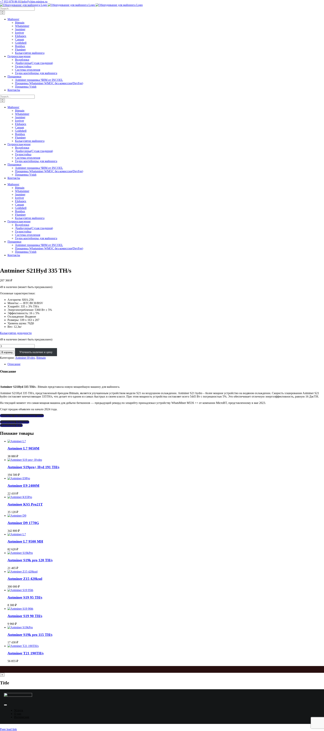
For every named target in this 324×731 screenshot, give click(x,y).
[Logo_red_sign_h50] (18, 695)
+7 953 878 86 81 (10, 1)
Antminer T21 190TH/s (26, 653)
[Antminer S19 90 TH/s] (20, 608)
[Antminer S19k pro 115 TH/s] (20, 627)
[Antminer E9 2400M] (19, 478)
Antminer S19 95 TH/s (25, 597)
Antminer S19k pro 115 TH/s (30, 635)
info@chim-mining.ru (34, 1)
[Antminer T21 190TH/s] (23, 645)
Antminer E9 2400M (23, 486)
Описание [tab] (14, 364)
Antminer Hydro (25, 357)
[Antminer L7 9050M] (17, 441)
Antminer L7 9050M (23, 448)
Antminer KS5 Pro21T (25, 504)
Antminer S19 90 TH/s (25, 616)
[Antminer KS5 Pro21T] (20, 497)
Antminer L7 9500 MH (25, 541)
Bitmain (41, 357)
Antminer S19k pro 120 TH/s (30, 560)
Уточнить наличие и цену (35, 352)
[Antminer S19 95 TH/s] (20, 590)
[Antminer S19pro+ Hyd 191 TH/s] (25, 459)
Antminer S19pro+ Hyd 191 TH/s (33, 467)
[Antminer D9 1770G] (17, 515)
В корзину (7, 352)
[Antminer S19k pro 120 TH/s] (20, 552)
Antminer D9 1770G (23, 523)
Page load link (8, 729)
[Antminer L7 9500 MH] (17, 534)
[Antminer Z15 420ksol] (23, 571)
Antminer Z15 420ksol (25, 579)
